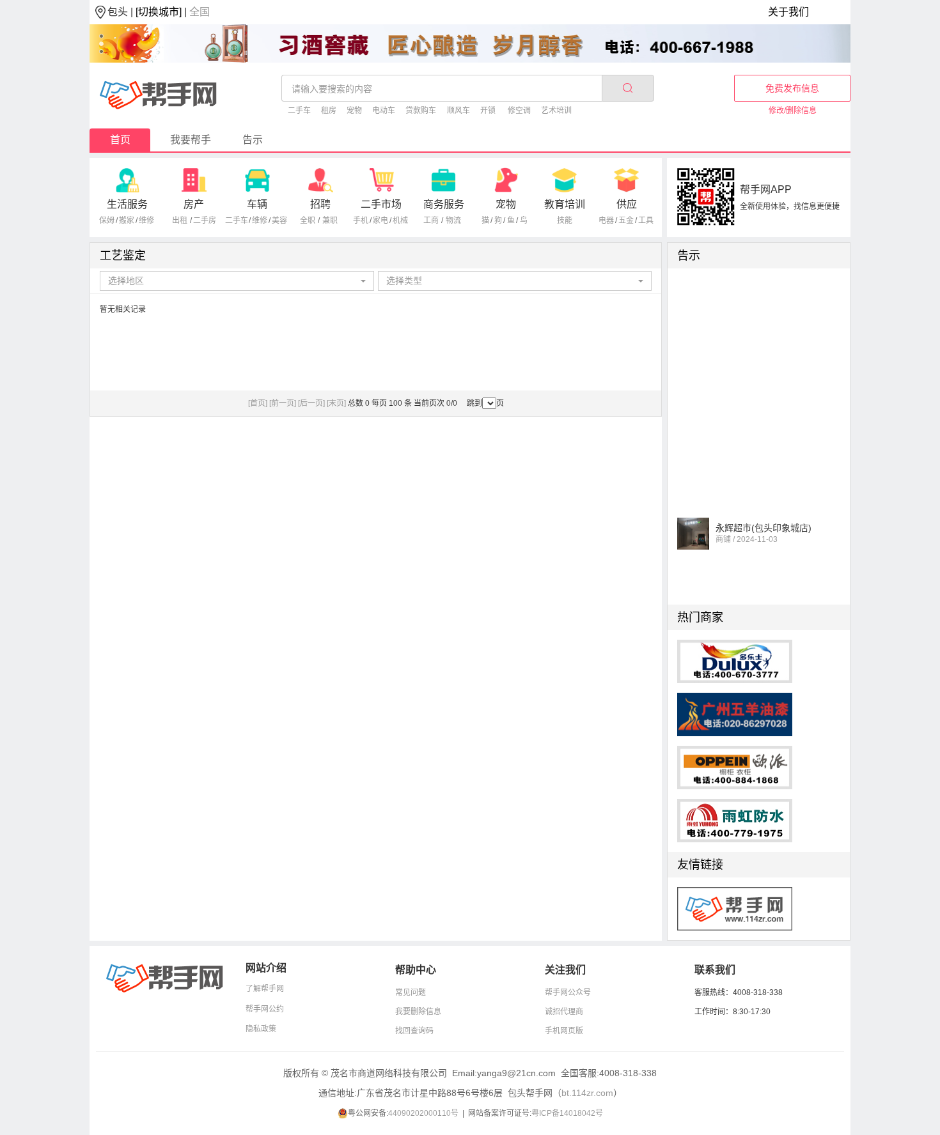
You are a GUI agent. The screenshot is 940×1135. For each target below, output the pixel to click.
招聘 (320, 204)
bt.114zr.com (587, 1093)
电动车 (383, 110)
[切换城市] (159, 11)
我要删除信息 (418, 1011)
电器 (606, 220)
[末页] (336, 403)
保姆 (106, 220)
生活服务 (127, 204)
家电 (380, 220)
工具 (646, 220)
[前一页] (282, 403)
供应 (626, 204)
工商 (431, 220)
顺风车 (458, 110)
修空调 (519, 110)
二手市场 (381, 204)
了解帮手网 (265, 988)
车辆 (257, 204)
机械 (400, 220)
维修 (146, 220)
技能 (564, 220)
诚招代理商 (564, 1011)
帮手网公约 (265, 1009)
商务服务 (443, 204)
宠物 (354, 110)
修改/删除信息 (793, 110)
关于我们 (788, 11)
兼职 (330, 220)
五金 (626, 220)
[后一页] (311, 403)
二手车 (299, 110)
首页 (120, 139)
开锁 (488, 110)
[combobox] (237, 281)
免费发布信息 (792, 88)
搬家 (126, 220)
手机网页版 (564, 1030)
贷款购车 (420, 110)
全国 (199, 11)
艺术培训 (556, 110)
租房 (328, 110)
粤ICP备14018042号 (567, 1113)
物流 (453, 220)
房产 (194, 204)
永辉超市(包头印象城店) (763, 523)
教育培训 (564, 204)
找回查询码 (414, 1030)
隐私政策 (261, 1028)
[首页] (257, 403)
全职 (307, 220)
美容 (279, 220)
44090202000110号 (423, 1113)
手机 (360, 220)
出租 (179, 220)
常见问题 (410, 992)
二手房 (204, 220)
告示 (252, 139)
